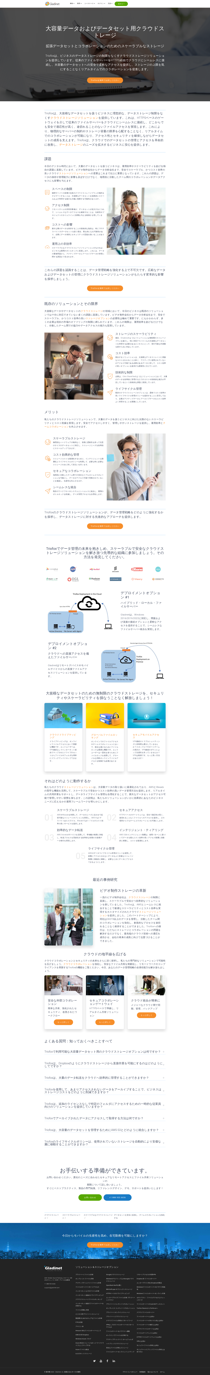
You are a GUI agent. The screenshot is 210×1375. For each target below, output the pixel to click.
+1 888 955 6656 (117, 1197)
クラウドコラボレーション (77, 964)
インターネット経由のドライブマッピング (90, 1295)
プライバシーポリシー (130, 1372)
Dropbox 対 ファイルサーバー (147, 1279)
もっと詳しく (63, 1022)
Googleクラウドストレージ (115, 1274)
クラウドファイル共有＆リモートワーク (119, 1320)
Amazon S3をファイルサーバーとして (88, 1330)
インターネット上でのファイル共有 (87, 1291)
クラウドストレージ (92, 311)
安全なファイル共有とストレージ (117, 1348)
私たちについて (153, 1372)
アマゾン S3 (80, 1326)
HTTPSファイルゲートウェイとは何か (149, 1337)
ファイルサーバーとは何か (145, 1316)
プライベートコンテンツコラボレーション (120, 1304)
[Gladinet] (52, 3)
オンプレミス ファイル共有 (85, 1279)
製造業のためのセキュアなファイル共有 (89, 1318)
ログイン (101, 3)
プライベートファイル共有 (84, 1274)
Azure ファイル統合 (82, 1349)
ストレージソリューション (73, 173)
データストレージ (71, 144)
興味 (71, 3)
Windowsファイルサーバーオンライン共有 (151, 1293)
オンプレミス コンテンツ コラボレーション (120, 1308)
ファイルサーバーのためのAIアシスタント (151, 1304)
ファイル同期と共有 (82, 1310)
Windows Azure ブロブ (83, 1339)
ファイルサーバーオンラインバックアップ (120, 1352)
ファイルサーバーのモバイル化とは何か (150, 1320)
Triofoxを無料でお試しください (105, 80)
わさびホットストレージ (84, 1353)
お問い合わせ (90, 1197)
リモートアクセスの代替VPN (146, 1274)
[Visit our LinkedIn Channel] (113, 1361)
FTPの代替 (79, 1322)
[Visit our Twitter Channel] (94, 1361)
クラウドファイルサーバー (145, 1312)
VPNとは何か (141, 1341)
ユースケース (89, 3)
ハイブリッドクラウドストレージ (117, 1343)
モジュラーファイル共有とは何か (148, 1345)
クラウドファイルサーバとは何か (148, 1329)
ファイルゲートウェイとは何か (147, 1333)
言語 (109, 3)
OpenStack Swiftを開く (114, 1285)
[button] (105, 1051)
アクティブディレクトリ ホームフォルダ (119, 1339)
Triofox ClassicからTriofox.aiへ (147, 1308)
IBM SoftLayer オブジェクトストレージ (119, 1289)
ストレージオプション (98, 318)
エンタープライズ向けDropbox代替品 (149, 1283)
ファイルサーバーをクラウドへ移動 (118, 1331)
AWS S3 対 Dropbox (82, 1335)
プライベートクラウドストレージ (117, 1316)
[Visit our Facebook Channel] (107, 1361)
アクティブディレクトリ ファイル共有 (88, 1283)
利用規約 (142, 1372)
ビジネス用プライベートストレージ (87, 1314)
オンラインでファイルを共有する (117, 1335)
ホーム (162, 1372)
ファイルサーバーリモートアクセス (87, 1287)
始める (120, 4)
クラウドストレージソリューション (74, 117)
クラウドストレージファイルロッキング (89, 1299)
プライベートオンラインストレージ (118, 1312)
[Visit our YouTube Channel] (101, 1361)
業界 (78, 3)
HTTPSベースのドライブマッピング (118, 1293)
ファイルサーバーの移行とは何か (148, 1325)
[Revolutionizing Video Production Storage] (68, 917)
